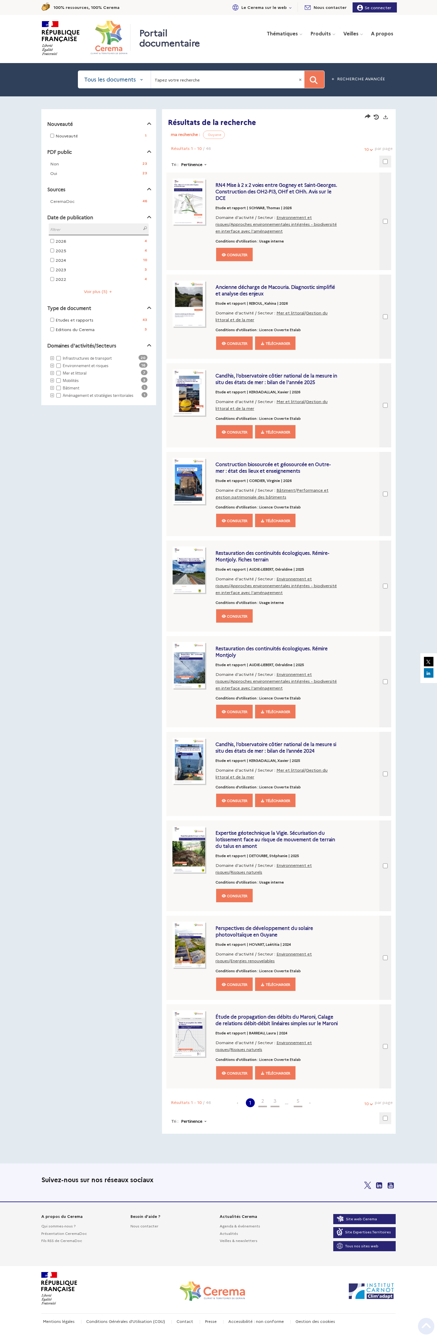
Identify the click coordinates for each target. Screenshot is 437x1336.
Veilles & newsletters (238, 1240)
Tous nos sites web (361, 1245)
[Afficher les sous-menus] (290, 7)
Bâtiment (285, 490)
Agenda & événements (240, 1225)
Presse (211, 1321)
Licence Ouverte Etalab (280, 329)
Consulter (236, 254)
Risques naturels (246, 872)
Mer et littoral (290, 313)
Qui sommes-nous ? (58, 1225)
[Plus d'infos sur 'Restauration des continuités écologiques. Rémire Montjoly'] (192, 665)
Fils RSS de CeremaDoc (61, 1240)
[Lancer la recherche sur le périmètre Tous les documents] (314, 79)
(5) (96, 291)
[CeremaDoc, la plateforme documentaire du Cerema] (110, 37)
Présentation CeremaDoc (64, 1233)
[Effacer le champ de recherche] (300, 79)
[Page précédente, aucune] (237, 1102)
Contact (185, 1321)
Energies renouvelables (252, 961)
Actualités (229, 1233)
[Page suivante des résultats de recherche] (310, 1102)
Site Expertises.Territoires (368, 1231)
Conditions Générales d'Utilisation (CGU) (125, 1321)
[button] (261, 7)
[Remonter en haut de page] (426, 1326)
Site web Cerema (361, 1218)
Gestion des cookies (315, 1321)
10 (366, 149)
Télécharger (277, 343)
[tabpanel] (218, 622)
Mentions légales (59, 1321)
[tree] (99, 377)
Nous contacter (144, 1225)
